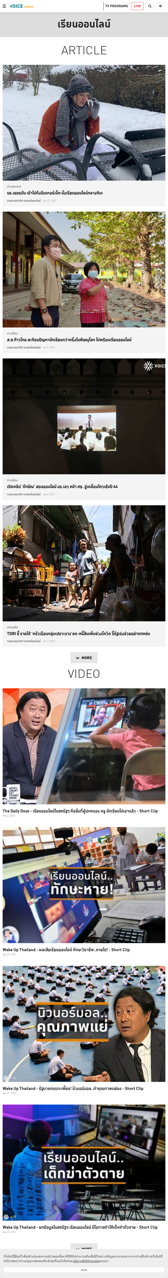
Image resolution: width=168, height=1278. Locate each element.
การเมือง (12, 333)
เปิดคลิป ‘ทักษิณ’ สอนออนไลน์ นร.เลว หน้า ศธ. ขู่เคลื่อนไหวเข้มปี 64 (62, 486)
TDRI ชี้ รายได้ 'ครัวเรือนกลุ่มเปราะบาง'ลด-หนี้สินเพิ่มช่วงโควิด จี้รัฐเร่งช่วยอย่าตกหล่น (78, 633)
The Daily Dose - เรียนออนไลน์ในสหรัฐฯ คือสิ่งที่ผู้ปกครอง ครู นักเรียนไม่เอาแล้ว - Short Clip (80, 811)
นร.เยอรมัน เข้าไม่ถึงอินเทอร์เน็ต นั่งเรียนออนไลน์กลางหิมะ (55, 193)
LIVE (137, 6)
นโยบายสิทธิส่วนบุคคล (86, 1261)
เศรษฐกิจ (12, 627)
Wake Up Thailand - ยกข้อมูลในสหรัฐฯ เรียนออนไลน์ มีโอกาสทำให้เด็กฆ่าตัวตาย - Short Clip (80, 1227)
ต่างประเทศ (14, 186)
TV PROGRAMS (116, 6)
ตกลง (84, 1269)
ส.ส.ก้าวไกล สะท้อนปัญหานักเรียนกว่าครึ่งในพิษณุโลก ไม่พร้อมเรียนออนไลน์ (69, 339)
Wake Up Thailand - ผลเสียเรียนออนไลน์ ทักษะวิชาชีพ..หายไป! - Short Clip (66, 949)
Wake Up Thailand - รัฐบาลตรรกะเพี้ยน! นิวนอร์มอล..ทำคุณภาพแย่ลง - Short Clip (73, 1088)
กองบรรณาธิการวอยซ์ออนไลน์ (24, 201)
